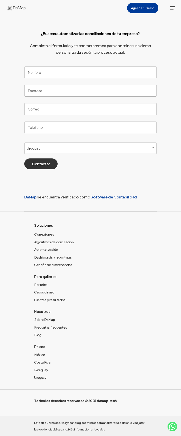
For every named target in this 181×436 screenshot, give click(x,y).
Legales (99, 429)
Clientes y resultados (50, 300)
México (39, 354)
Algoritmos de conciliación (54, 242)
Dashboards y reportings (53, 257)
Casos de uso (44, 292)
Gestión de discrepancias (53, 265)
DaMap (30, 196)
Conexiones (44, 234)
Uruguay (40, 377)
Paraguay (41, 370)
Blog (37, 335)
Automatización (46, 249)
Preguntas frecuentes (50, 327)
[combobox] (90, 148)
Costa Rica (42, 362)
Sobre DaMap (44, 319)
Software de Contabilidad (114, 196)
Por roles (40, 284)
